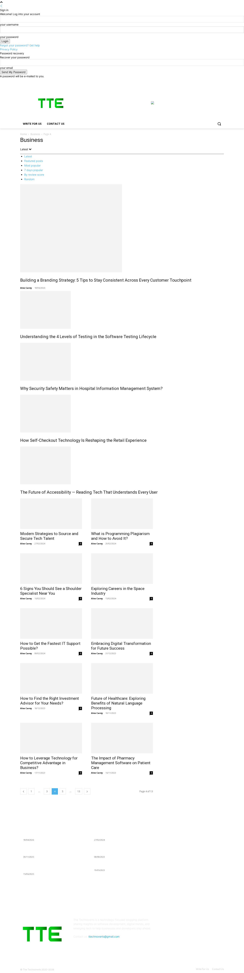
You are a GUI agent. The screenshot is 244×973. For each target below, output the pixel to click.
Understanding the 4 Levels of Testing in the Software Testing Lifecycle (88, 336)
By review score (34, 174)
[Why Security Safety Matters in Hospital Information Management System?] (122, 362)
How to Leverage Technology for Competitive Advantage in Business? (49, 763)
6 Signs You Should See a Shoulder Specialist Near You (51, 591)
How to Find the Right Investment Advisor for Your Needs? (49, 700)
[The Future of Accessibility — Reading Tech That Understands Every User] (122, 465)
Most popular (32, 165)
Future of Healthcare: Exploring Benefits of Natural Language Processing (118, 703)
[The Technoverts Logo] (50, 103)
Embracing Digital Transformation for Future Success (121, 646)
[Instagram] (206, 81)
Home (23, 134)
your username (9, 24)
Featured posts (33, 160)
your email (6, 67)
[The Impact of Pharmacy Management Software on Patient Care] (122, 738)
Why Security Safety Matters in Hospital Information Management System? (91, 388)
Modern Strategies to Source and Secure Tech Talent (49, 536)
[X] (211, 81)
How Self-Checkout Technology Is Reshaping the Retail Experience (83, 440)
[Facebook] (200, 81)
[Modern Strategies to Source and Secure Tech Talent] (51, 513)
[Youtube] (221, 81)
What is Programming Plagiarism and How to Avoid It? (120, 536)
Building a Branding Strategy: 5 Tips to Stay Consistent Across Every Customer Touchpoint (105, 280)
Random (29, 179)
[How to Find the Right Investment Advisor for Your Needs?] (51, 678)
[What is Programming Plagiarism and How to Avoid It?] (122, 513)
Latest (28, 156)
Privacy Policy (9, 49)
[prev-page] (23, 791)
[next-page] (87, 791)
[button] (219, 123)
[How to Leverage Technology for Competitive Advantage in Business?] (51, 738)
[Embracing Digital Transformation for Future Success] (122, 623)
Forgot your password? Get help (20, 45)
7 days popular (33, 170)
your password (9, 37)
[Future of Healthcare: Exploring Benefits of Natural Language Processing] (122, 678)
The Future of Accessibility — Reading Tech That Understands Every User (89, 492)
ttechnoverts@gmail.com (104, 936)
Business (35, 134)
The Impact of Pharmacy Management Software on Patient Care (120, 763)
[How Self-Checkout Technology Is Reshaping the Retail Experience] (122, 413)
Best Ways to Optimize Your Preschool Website (122, 865)
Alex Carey (26, 287)
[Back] (1, 6)
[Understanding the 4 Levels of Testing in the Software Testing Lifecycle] (122, 310)
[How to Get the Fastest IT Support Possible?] (51, 623)
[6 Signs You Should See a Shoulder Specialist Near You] (51, 568)
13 (78, 791)
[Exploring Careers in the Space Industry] (122, 568)
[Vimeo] (216, 81)
